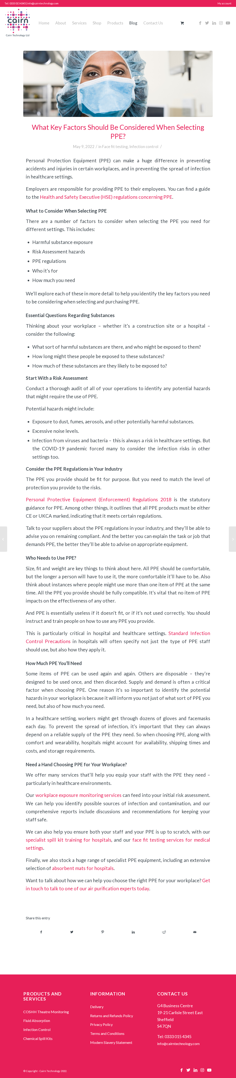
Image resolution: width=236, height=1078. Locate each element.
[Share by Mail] (195, 932)
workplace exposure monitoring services (78, 795)
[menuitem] (44, 23)
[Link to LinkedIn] (214, 22)
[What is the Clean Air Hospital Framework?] (3, 539)
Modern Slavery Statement (111, 1042)
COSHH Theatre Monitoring (46, 1012)
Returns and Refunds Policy (111, 1015)
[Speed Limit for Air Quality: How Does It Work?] (232, 539)
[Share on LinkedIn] (133, 932)
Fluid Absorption (36, 1020)
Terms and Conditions (107, 1033)
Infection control (143, 146)
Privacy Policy (101, 1024)
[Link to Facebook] (200, 22)
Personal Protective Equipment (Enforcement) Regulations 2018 (98, 499)
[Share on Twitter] (71, 932)
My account (224, 3)
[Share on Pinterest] (102, 932)
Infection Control (36, 1029)
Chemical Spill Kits (38, 1038)
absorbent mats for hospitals (83, 868)
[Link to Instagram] (221, 22)
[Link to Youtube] (227, 22)
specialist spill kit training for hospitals (68, 840)
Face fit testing (115, 146)
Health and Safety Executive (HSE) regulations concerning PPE (106, 197)
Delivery (96, 1006)
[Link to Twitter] (207, 22)
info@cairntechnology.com (178, 1043)
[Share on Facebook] (41, 932)
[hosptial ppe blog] (118, 84)
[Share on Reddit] (164, 932)
